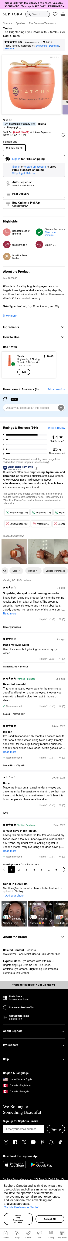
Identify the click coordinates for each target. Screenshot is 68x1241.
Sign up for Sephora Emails (20, 1121)
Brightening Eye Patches (43, 969)
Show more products (51, 233)
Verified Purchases (55, 570)
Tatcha (7, 28)
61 (57, 869)
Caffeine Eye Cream (15, 969)
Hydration (10, 48)
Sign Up (56, 1129)
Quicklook (9, 365)
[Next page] (64, 869)
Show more (10, 315)
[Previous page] (4, 869)
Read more (9, 613)
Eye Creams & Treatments (42, 23)
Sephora (31, 950)
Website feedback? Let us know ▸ (34, 984)
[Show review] (14, 551)
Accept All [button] (50, 1219)
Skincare (7, 23)
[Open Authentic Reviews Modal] (36, 468)
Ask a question (32, 42)
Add (24, 372)
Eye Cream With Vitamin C (37, 961)
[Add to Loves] (63, 135)
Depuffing (54, 45)
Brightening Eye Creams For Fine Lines (26, 965)
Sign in (16, 166)
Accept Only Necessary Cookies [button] (18, 1219)
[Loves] (55, 14)
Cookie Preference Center (21, 1207)
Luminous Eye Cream (16, 973)
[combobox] (37, 14)
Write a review (56, 428)
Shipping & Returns (23, 173)
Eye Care (20, 23)
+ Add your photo (13, 895)
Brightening (41, 45)
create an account (35, 166)
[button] (31, 1204)
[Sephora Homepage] (12, 14)
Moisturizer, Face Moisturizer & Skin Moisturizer (31, 954)
